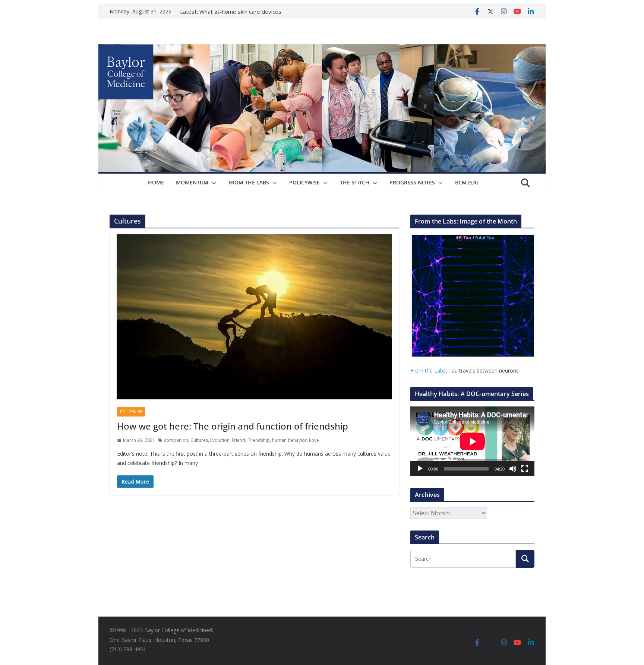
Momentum (192, 182)
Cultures (199, 440)
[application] (472, 441)
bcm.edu (467, 182)
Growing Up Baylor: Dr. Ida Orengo (244, 11)
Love (314, 440)
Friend (238, 440)
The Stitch (354, 182)
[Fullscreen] (524, 468)
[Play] (420, 468)
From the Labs (428, 370)
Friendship (258, 440)
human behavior (289, 440)
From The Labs (248, 182)
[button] (212, 183)
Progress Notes (412, 182)
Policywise (304, 182)
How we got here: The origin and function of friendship (232, 426)
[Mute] (513, 468)
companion (176, 440)
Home (156, 182)
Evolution (220, 440)
